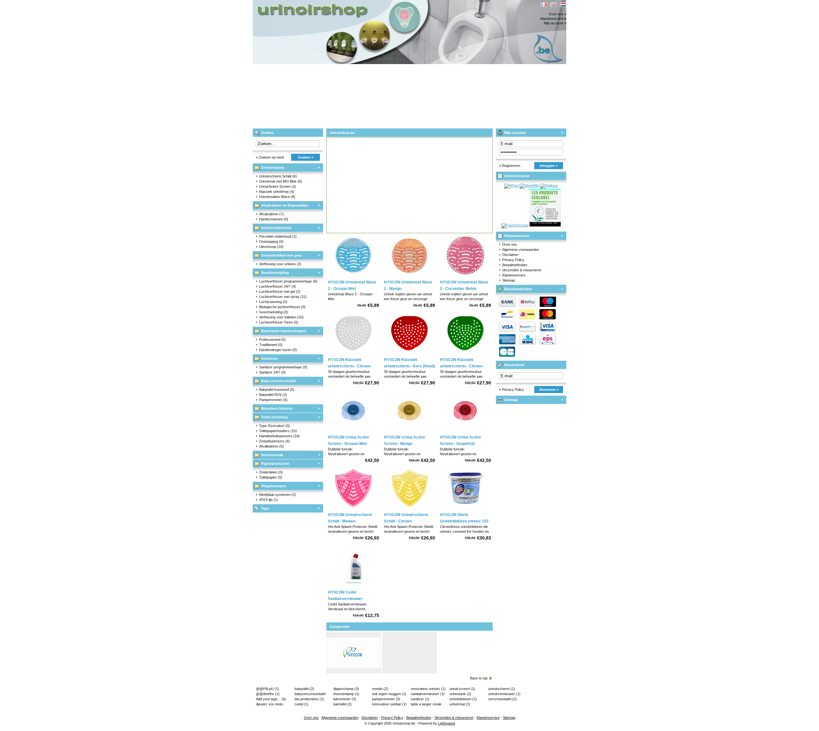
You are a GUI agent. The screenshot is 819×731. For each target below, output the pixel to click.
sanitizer (420, 699)
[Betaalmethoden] (526, 330)
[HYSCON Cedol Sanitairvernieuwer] (353, 585)
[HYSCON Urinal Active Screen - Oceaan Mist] (353, 430)
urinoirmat (459, 704)
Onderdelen (271, 472)
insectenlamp (346, 694)
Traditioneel (270, 345)
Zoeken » (305, 157)
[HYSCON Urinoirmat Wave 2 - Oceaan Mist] (353, 275)
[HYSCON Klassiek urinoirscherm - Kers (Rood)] (409, 353)
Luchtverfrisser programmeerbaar (288, 281)
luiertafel (342, 704)
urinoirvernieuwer (504, 694)
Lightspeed (446, 723)
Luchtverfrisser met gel (279, 291)
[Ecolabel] (545, 225)
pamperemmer (386, 699)
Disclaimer (510, 255)
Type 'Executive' (274, 426)
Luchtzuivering (273, 302)
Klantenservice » (553, 19)
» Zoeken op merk (270, 157)
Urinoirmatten (272, 167)
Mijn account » (555, 23)
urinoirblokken (463, 699)
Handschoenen (273, 219)
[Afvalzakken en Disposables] (409, 671)
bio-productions (309, 699)
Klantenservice (516, 236)
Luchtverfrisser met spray (282, 297)
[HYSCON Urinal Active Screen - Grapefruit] (465, 430)
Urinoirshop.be (337, 3)
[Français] (544, 4)
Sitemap (508, 280)
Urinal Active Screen (277, 186)
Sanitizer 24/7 (272, 372)
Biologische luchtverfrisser (282, 307)
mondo (380, 689)
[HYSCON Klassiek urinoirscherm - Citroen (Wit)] (353, 353)
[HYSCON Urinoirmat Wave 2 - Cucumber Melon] (465, 275)
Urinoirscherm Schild (278, 176)
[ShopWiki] (529, 185)
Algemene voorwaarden (520, 249)
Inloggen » (549, 166)
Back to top (479, 678)
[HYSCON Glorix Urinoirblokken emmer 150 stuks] (465, 508)
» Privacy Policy (511, 389)
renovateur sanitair (389, 704)
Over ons (509, 244)
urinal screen (462, 689)
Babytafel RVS (273, 395)
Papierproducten (275, 463)
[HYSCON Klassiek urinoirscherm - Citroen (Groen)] (465, 353)
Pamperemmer (273, 400)
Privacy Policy (513, 260)
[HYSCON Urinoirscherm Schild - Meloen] (353, 508)
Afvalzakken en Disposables (284, 205)
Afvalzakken (271, 214)
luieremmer (344, 699)
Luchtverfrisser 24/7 (277, 286)
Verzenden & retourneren (521, 270)
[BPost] (511, 185)
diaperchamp (346, 689)
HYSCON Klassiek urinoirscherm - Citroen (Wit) (349, 366)
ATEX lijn (268, 500)
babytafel (304, 689)
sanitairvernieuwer (428, 694)
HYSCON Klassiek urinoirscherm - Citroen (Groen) (461, 366)
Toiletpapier (270, 477)
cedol (301, 704)
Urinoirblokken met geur (281, 255)
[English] (553, 4)
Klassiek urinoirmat (276, 191)
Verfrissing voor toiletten (281, 317)
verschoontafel (502, 699)
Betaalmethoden (514, 265)
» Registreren (509, 166)
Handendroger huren (278, 350)
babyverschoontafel (310, 694)
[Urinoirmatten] (353, 671)
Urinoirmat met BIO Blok (280, 181)
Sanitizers (269, 358)
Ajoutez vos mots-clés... (270, 704)
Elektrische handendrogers (283, 331)
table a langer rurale (426, 704)
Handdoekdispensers (279, 436)
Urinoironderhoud (276, 228)
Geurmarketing (273, 312)
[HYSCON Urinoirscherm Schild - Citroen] (409, 508)
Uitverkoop (271, 247)
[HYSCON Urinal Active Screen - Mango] (409, 430)
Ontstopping (271, 241)
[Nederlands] (563, 4)
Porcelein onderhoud (278, 236)
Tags (265, 508)
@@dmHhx (268, 694)
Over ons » (557, 14)
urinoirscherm (501, 689)
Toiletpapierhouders (278, 431)
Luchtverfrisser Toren (278, 322)
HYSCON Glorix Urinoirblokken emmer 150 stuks (464, 521)
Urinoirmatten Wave (277, 197)
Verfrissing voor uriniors (280, 264)
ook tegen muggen (389, 694)
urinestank (460, 694)
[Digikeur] (549, 185)
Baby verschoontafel (278, 381)
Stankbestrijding (275, 273)
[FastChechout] (515, 225)
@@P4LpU (267, 689)
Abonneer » (549, 389)
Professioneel (272, 339)
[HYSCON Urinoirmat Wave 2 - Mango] (409, 275)
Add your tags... (271, 699)
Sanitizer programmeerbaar (283, 367)
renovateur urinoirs (428, 689)
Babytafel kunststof (276, 389)
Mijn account (515, 133)
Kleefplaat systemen (277, 495)
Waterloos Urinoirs (276, 408)
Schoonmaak (272, 455)
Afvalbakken (271, 446)
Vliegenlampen (273, 486)
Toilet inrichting (274, 417)
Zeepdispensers (274, 441)
